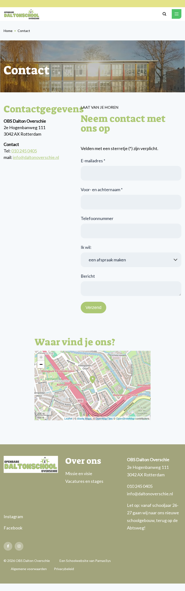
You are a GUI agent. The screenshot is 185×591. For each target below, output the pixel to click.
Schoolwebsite (77, 561)
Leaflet (68, 418)
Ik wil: (86, 247)
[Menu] (176, 14)
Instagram (13, 516)
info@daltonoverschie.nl (36, 157)
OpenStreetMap (125, 418)
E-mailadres (93, 160)
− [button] (41, 364)
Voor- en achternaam (102, 189)
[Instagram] (19, 546)
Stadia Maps (84, 418)
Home (8, 31)
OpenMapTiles (104, 418)
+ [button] (41, 357)
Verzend (93, 307)
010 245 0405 (24, 150)
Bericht (88, 276)
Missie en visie (78, 473)
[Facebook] (8, 546)
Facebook (13, 527)
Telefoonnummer (97, 218)
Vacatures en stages (84, 481)
